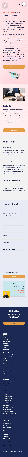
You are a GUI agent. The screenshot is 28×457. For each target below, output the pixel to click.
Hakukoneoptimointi (8, 355)
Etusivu (5, 333)
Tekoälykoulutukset (7, 396)
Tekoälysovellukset (7, 398)
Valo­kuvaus (6, 374)
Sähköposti (5, 235)
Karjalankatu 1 (7, 423)
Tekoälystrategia (7, 400)
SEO (4, 389)
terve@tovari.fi (7, 426)
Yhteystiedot (6, 349)
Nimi (4, 221)
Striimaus (5, 372)
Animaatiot (5, 366)
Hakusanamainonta (7, 356)
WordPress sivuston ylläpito (9, 413)
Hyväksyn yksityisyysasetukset (11, 272)
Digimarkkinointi (7, 339)
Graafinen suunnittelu (8, 370)
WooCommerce (7, 409)
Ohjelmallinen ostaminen (9, 358)
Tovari (4, 12)
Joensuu (6, 420)
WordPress (5, 343)
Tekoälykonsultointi (7, 402)
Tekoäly (5, 335)
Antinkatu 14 (6, 434)
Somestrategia (6, 385)
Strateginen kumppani (8, 381)
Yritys (4, 228)
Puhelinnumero (6, 242)
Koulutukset (6, 387)
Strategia (5, 337)
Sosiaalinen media (7, 360)
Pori (4, 431)
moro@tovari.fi (7, 436)
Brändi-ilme (6, 368)
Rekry (4, 347)
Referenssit (6, 345)
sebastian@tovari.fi (19, 290)
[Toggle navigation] (24, 4)
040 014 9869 (20, 292)
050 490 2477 (7, 438)
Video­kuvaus (6, 376)
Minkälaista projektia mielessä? (9, 249)
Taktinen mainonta (7, 383)
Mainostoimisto (10, 12)
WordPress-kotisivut (8, 407)
